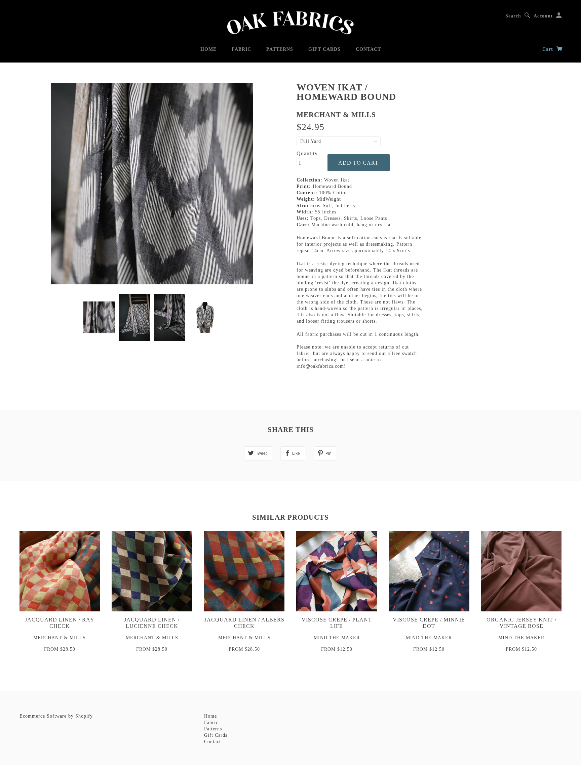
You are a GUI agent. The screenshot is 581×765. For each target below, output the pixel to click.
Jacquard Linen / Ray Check (59, 622)
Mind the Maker (337, 637)
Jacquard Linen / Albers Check (244, 622)
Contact (368, 49)
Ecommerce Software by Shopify (56, 716)
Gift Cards (324, 49)
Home (208, 49)
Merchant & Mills (336, 115)
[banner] (290, 22)
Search (513, 15)
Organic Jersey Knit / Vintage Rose (521, 622)
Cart (548, 49)
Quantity (307, 153)
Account (543, 15)
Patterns (279, 49)
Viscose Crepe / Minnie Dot (429, 622)
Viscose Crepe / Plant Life (337, 622)
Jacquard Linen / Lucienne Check (152, 622)
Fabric (241, 49)
